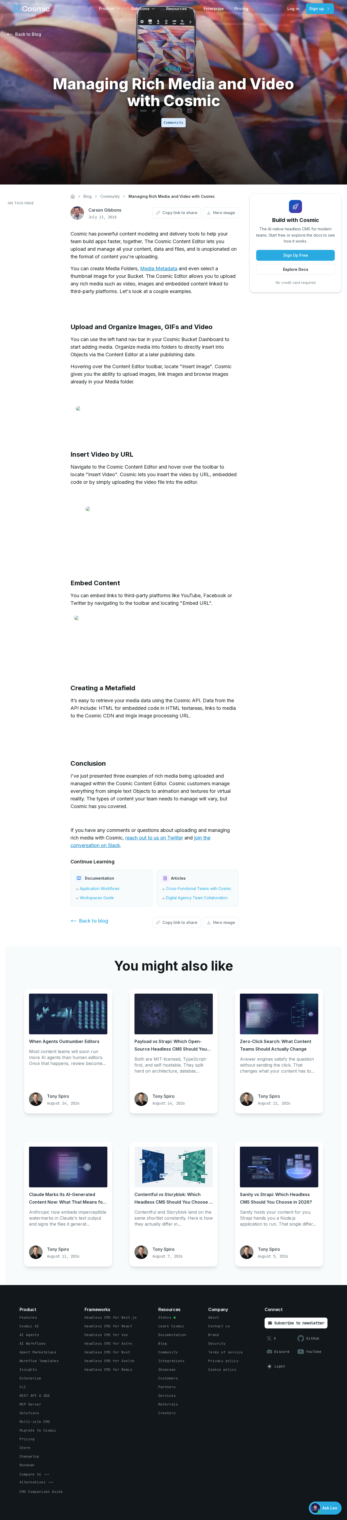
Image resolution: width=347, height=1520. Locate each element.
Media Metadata (158, 268)
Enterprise (214, 8)
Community (110, 196)
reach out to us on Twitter (154, 838)
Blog (87, 196)
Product (106, 8)
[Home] (72, 196)
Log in (293, 8)
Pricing (241, 8)
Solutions (140, 8)
